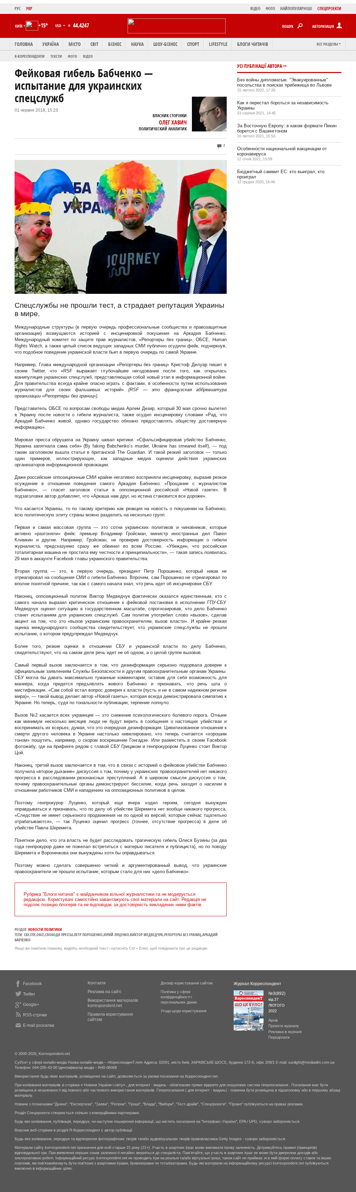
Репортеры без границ (182, 934)
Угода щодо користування (184, 1011)
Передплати (279, 1037)
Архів (273, 1020)
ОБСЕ (40, 934)
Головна (24, 44)
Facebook (32, 983)
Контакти (97, 983)
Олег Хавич (173, 122)
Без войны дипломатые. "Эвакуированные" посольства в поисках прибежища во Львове (284, 82)
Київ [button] (19, 26)
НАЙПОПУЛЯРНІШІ (296, 8)
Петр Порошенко (88, 934)
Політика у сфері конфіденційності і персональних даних (179, 997)
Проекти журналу (283, 1026)
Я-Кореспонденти (29, 56)
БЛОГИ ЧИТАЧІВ (252, 44)
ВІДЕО (255, 8)
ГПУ (32, 934)
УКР (29, 8)
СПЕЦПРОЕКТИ (329, 8)
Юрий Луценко (116, 934)
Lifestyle (218, 44)
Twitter (29, 994)
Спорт (193, 44)
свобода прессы (59, 934)
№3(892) (276, 993)
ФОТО (270, 8)
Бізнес (114, 44)
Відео (88, 56)
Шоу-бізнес (165, 44)
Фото (72, 56)
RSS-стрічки (35, 1015)
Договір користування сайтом (187, 983)
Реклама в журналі (284, 1032)
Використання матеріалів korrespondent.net (113, 1003)
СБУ (26, 934)
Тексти (56, 56)
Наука (137, 44)
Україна (50, 44)
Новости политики (45, 929)
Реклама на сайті (104, 991)
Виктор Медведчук (146, 934)
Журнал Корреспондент (257, 983)
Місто (74, 44)
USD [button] (58, 25)
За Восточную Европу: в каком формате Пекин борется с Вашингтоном (287, 128)
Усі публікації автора (259, 66)
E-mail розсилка (38, 1025)
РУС (18, 8)
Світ (94, 44)
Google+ (31, 1004)
